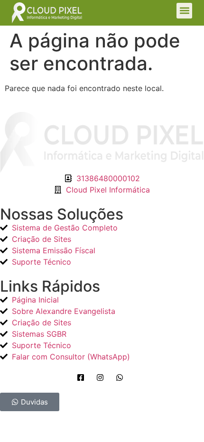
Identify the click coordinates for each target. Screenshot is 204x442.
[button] (184, 10)
